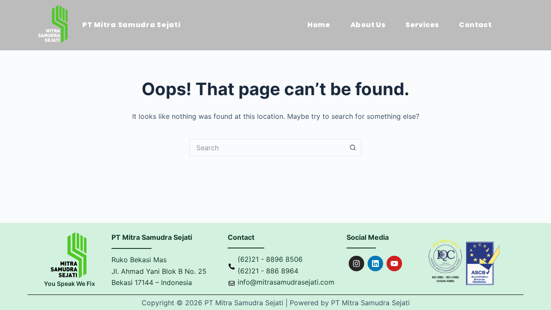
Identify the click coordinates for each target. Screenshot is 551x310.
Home (318, 25)
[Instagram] (356, 263)
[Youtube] (394, 263)
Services (422, 25)
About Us (367, 25)
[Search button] (353, 147)
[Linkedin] (375, 263)
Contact (475, 25)
